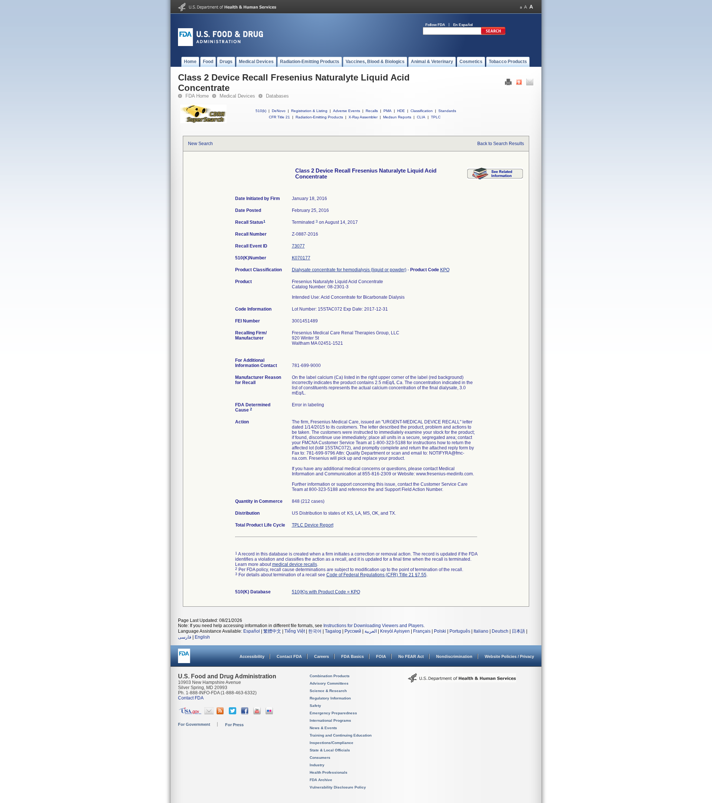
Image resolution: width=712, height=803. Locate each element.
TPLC (436, 117)
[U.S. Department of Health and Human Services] (227, 9)
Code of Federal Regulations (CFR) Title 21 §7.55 (376, 574)
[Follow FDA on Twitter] (233, 712)
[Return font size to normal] (525, 7)
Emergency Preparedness (333, 713)
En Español (463, 25)
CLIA (421, 117)
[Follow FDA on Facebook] (245, 712)
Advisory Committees (329, 683)
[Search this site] (493, 33)
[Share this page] (519, 83)
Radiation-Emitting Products (319, 117)
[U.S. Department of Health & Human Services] (462, 681)
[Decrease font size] (521, 7)
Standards (447, 111)
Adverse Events (346, 111)
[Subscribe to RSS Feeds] (221, 712)
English (202, 637)
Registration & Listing (309, 111)
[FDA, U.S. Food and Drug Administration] (220, 44)
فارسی (184, 637)
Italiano (481, 631)
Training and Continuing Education (341, 735)
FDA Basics (352, 656)
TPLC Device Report (312, 525)
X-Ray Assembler (363, 117)
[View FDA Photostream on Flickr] (270, 712)
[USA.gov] (190, 712)
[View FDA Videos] (258, 712)
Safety (315, 706)
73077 (298, 246)
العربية (371, 631)
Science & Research (328, 691)
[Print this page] (508, 83)
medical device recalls (294, 564)
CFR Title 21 (279, 117)
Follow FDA (435, 25)
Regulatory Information (330, 698)
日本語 (518, 631)
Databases (277, 96)
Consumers (320, 758)
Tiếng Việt (294, 631)
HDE (401, 111)
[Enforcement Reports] (495, 178)
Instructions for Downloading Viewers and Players (373, 625)
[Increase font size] (531, 7)
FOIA (381, 656)
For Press (234, 724)
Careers (321, 656)
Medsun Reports (397, 117)
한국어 (315, 631)
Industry (317, 765)
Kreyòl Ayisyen (395, 631)
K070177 (301, 257)
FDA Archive (321, 780)
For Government (194, 724)
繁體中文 (272, 631)
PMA (387, 111)
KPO (444, 269)
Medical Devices (237, 96)
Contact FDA (289, 656)
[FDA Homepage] (184, 659)
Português (459, 631)
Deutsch (500, 631)
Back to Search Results (500, 143)
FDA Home (197, 96)
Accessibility (252, 656)
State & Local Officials (330, 750)
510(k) (261, 111)
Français (422, 631)
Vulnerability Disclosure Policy (338, 787)
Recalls (372, 111)
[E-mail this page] (529, 83)
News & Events (323, 728)
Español (251, 631)
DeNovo (279, 111)
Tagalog (333, 631)
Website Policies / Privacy (509, 656)
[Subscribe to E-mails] (209, 712)
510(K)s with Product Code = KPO (326, 591)
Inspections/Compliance (331, 743)
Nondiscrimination (454, 656)
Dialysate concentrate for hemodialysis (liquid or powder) (349, 269)
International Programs (330, 720)
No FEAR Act (411, 656)
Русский (353, 631)
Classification (422, 111)
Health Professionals (328, 772)
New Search (200, 143)
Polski (440, 631)
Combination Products (330, 676)
